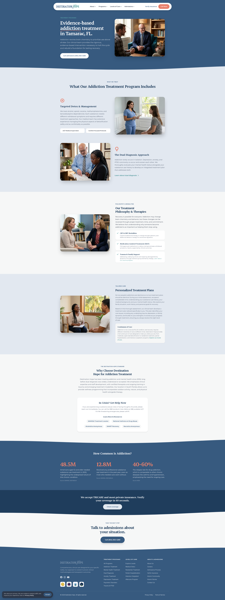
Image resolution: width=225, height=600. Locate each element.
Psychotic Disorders (110, 582)
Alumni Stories (152, 579)
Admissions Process (154, 570)
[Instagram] (65, 577)
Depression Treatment (111, 579)
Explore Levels (130, 563)
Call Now (164, 6)
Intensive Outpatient (132, 576)
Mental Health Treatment (112, 570)
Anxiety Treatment (110, 576)
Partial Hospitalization (133, 573)
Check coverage (112, 507)
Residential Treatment (133, 570)
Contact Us (151, 582)
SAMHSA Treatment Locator (98, 421)
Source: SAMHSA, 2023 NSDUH (68, 480)
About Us (150, 563)
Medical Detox (130, 567)
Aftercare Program (132, 579)
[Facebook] (61, 577)
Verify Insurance (151, 6)
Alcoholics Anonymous (93, 426)
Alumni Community (153, 576)
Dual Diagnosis (109, 573)
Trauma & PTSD (109, 586)
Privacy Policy (149, 595)
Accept (47, 594)
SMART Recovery (113, 426)
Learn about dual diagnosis (126, 175)
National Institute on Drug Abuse (125, 421)
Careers (150, 567)
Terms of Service (160, 595)
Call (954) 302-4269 (112, 540)
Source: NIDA (136, 480)
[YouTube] (68, 577)
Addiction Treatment (110, 567)
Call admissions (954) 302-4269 (74, 56)
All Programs (108, 563)
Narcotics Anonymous (132, 426)
